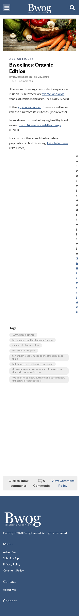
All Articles (21, 58)
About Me (9, 589)
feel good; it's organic (23, 350)
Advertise (9, 552)
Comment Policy (13, 570)
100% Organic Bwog (23, 334)
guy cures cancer (29, 107)
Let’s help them (57, 143)
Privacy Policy (11, 564)
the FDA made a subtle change (40, 125)
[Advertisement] (39, 432)
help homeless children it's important (32, 364)
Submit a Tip (11, 558)
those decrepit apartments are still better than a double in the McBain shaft (37, 371)
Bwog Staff (20, 76)
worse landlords (53, 94)
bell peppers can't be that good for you (32, 339)
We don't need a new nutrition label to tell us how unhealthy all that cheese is (38, 379)
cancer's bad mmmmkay (25, 345)
